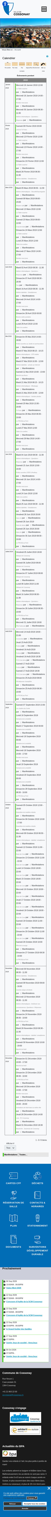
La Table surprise (21, 89)
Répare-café (20, 205)
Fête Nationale (21, 626)
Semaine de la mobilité (23, 719)
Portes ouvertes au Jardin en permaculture (30, 344)
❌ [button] (49, 1488)
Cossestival (20, 639)
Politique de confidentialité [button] (14, 1498)
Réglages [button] (32, 1498)
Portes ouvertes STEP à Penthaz (26, 472)
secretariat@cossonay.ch (12, 1395)
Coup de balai (20, 227)
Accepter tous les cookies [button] (34, 1504)
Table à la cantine (22, 244)
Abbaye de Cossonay (23, 556)
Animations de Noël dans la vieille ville (28, 1107)
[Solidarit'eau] (25, 1430)
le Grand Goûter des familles (19, 1329)
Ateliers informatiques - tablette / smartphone (30, 840)
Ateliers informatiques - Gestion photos (28, 396)
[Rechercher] (36, 64)
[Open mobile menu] (44, 9)
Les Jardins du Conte (23, 708)
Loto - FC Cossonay (22, 1118)
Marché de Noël (21, 1049)
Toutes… (23, 1155)
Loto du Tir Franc (21, 130)
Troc (17, 285)
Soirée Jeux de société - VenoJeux (21, 1343)
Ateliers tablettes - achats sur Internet (28, 365)
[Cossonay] (16, 9)
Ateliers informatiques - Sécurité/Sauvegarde (30, 192)
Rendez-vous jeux (22, 103)
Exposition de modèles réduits (26, 812)
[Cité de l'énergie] (25, 1417)
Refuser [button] (12, 1504)
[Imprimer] (47, 56)
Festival (18, 646)
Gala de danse (21, 525)
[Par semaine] (22, 64)
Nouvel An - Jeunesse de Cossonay (27, 1129)
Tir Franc (19, 410)
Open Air (19, 518)
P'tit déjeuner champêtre (24, 681)
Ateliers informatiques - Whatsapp (27, 386)
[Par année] (8, 64)
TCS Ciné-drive (21, 660)
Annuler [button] (25, 1508)
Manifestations (10, 1155)
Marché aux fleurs (22, 375)
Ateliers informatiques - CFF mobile (27, 354)
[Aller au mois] (43, 64)
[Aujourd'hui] (29, 64)
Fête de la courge (21, 945)
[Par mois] (15, 64)
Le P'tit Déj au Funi (22, 421)
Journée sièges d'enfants (24, 990)
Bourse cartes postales (23, 317)
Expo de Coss (20, 854)
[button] (5, 4)
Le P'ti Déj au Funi (22, 695)
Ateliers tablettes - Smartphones (26, 179)
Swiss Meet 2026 (13, 1288)
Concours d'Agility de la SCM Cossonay (24, 1302)
